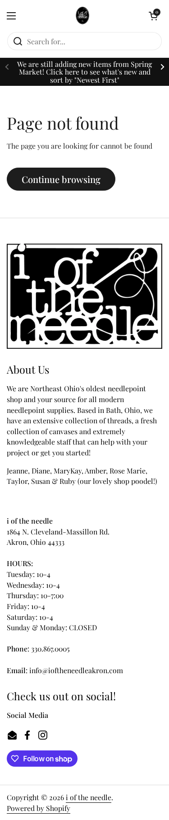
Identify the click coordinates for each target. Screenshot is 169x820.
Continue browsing (61, 179)
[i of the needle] (82, 16)
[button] (153, 16)
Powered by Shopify (38, 808)
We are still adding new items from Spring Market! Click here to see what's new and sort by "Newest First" (84, 72)
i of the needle (88, 797)
